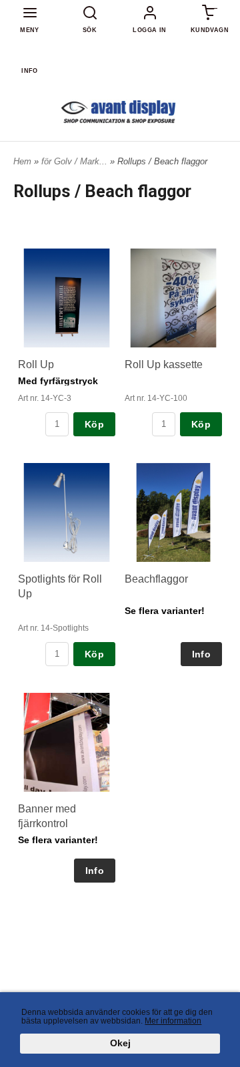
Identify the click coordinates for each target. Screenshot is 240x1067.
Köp (94, 424)
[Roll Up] (66, 298)
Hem (22, 161)
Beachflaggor (156, 579)
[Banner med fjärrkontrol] (66, 742)
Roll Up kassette (164, 364)
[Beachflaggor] (173, 512)
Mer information (173, 1021)
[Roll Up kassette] (173, 298)
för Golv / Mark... (75, 161)
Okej (120, 1043)
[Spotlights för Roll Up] (66, 512)
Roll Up (36, 364)
